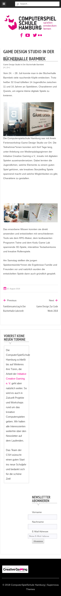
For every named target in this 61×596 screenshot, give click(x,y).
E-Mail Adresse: (40, 531)
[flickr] (39, 35)
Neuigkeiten (17, 60)
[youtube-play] (27, 35)
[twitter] (34, 35)
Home (5, 60)
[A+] (8, 67)
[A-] (4, 67)
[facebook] (21, 35)
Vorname (37, 512)
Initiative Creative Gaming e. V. (16, 378)
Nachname (38, 521)
